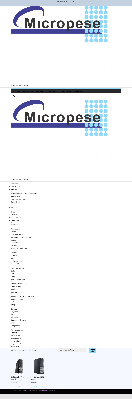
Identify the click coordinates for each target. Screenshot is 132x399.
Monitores (14, 289)
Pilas (12, 315)
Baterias (14, 309)
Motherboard (16, 338)
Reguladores (15, 317)
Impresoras (15, 292)
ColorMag (44, 390)
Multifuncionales (17, 302)
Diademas (14, 255)
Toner (13, 276)
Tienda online (65, 91)
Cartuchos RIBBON (17, 268)
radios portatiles (17, 261)
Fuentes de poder (17, 330)
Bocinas (14, 253)
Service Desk (15, 196)
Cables (13, 232)
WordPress (56, 390)
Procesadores (16, 341)
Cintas (13, 271)
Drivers (13, 212)
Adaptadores (15, 229)
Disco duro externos (18, 234)
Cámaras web (16, 286)
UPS (12, 323)
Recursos (51, 91)
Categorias (78, 91)
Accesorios (15, 225)
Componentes (16, 326)
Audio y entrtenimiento (19, 248)
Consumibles (15, 264)
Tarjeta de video (17, 344)
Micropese (28, 390)
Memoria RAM (16, 335)
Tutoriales (14, 215)
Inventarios (15, 347)
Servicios (39, 91)
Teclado (14, 246)
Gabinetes (14, 333)
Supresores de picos (18, 320)
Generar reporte (17, 205)
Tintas (13, 274)
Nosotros (16, 91)
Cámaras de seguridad (19, 284)
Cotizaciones (15, 202)
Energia (13, 305)
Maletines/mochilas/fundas (21, 237)
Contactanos (28, 91)
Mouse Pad (15, 243)
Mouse (13, 240)
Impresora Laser (17, 299)
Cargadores (15, 312)
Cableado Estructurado (19, 199)
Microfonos (15, 258)
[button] (44, 91)
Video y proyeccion (18, 279)
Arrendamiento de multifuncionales (24, 194)
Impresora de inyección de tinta (22, 296)
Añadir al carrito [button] (19, 387)
